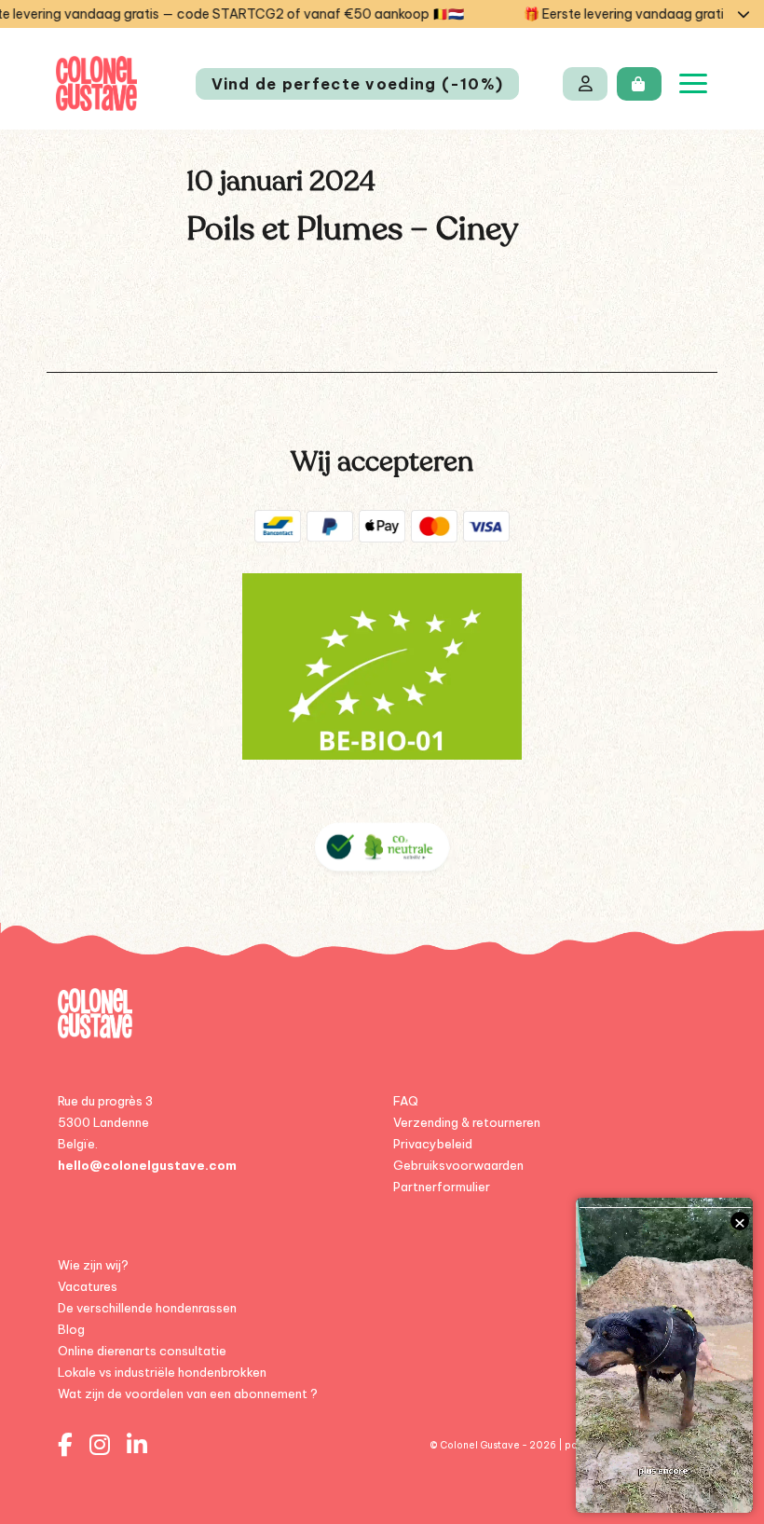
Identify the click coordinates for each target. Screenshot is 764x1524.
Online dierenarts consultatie (142, 1350)
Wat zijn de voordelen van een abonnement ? (188, 1393)
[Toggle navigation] (693, 83)
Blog (71, 1329)
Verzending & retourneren (466, 1122)
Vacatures (87, 1286)
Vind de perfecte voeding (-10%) (357, 84)
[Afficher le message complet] (743, 14)
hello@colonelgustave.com (147, 1165)
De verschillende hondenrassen (147, 1307)
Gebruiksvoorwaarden (458, 1165)
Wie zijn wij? (93, 1264)
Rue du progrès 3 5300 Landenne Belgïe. (105, 1122)
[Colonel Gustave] (96, 83)
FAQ (405, 1100)
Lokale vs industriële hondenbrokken (162, 1372)
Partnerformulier (441, 1186)
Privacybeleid (432, 1143)
